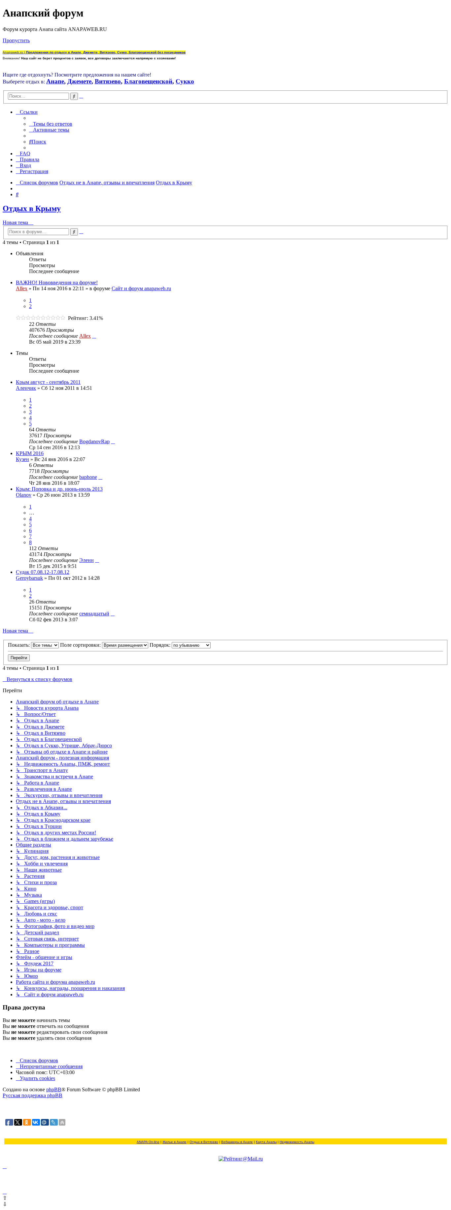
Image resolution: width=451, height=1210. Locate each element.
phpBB (53, 1089)
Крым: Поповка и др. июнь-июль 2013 (59, 489)
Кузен (22, 459)
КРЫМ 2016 (30, 453)
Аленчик (26, 388)
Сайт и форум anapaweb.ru (141, 288)
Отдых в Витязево (204, 1142)
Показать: (19, 645)
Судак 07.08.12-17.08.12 (42, 572)
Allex (21, 288)
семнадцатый (94, 613)
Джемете (79, 81)
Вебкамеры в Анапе (237, 1142)
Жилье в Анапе (174, 1142)
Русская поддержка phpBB (32, 1095)
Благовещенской (148, 81)
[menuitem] (50, 124)
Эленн (86, 560)
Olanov (23, 495)
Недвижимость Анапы (297, 1142)
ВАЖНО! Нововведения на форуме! (57, 282)
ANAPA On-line (148, 1142)
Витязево (108, 81)
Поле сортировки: (81, 645)
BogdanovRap (94, 441)
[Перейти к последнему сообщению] (94, 336)
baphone (88, 477)
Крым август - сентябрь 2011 (48, 382)
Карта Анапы (266, 1142)
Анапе (55, 81)
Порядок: (161, 645)
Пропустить (16, 40)
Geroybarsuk (29, 578)
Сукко (185, 81)
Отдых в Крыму (32, 208)
